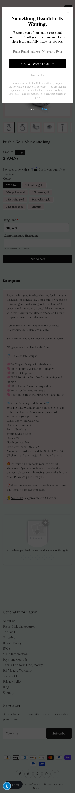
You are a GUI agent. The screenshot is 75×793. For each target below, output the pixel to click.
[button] (7, 786)
